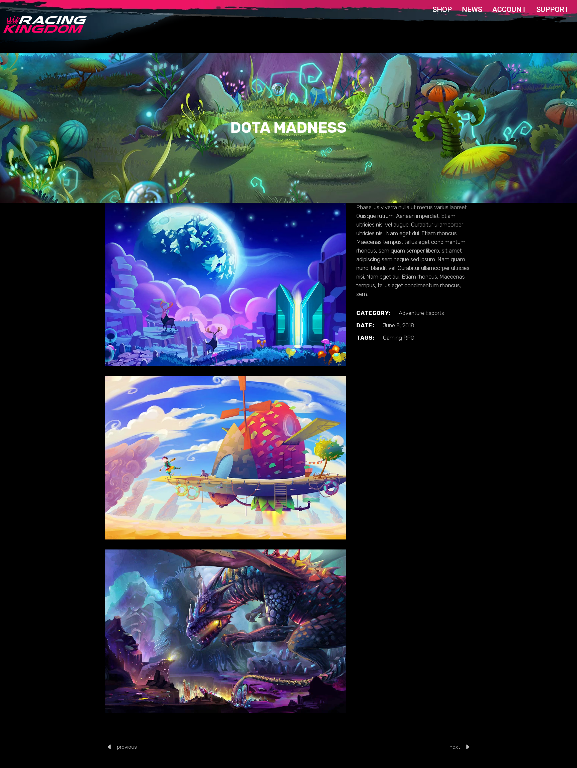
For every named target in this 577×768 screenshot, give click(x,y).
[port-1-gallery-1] (225, 284)
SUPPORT (552, 9)
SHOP (442, 9)
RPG (408, 337)
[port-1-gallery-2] (225, 458)
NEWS (472, 9)
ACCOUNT (509, 9)
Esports (434, 313)
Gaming (392, 337)
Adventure (411, 313)
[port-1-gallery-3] (225, 631)
